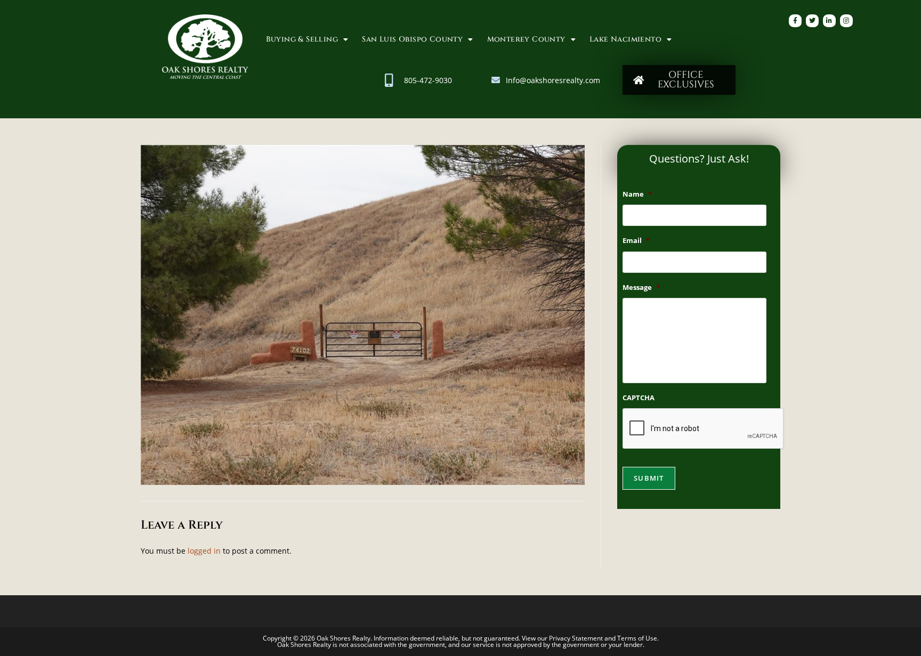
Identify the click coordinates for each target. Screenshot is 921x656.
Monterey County (526, 39)
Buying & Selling (302, 39)
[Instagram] (846, 20)
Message (641, 287)
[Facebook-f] (795, 20)
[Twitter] (812, 20)
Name (637, 194)
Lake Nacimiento (625, 39)
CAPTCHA (639, 397)
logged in (204, 551)
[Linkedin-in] (829, 20)
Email (636, 240)
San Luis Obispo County (412, 39)
